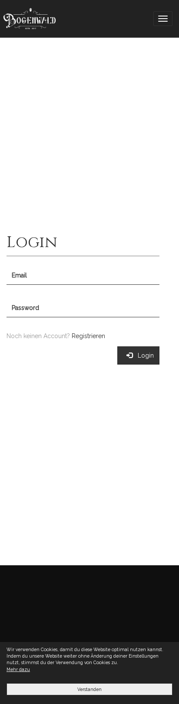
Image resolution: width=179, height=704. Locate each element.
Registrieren (88, 335)
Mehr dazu (18, 669)
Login (143, 355)
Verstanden (89, 689)
